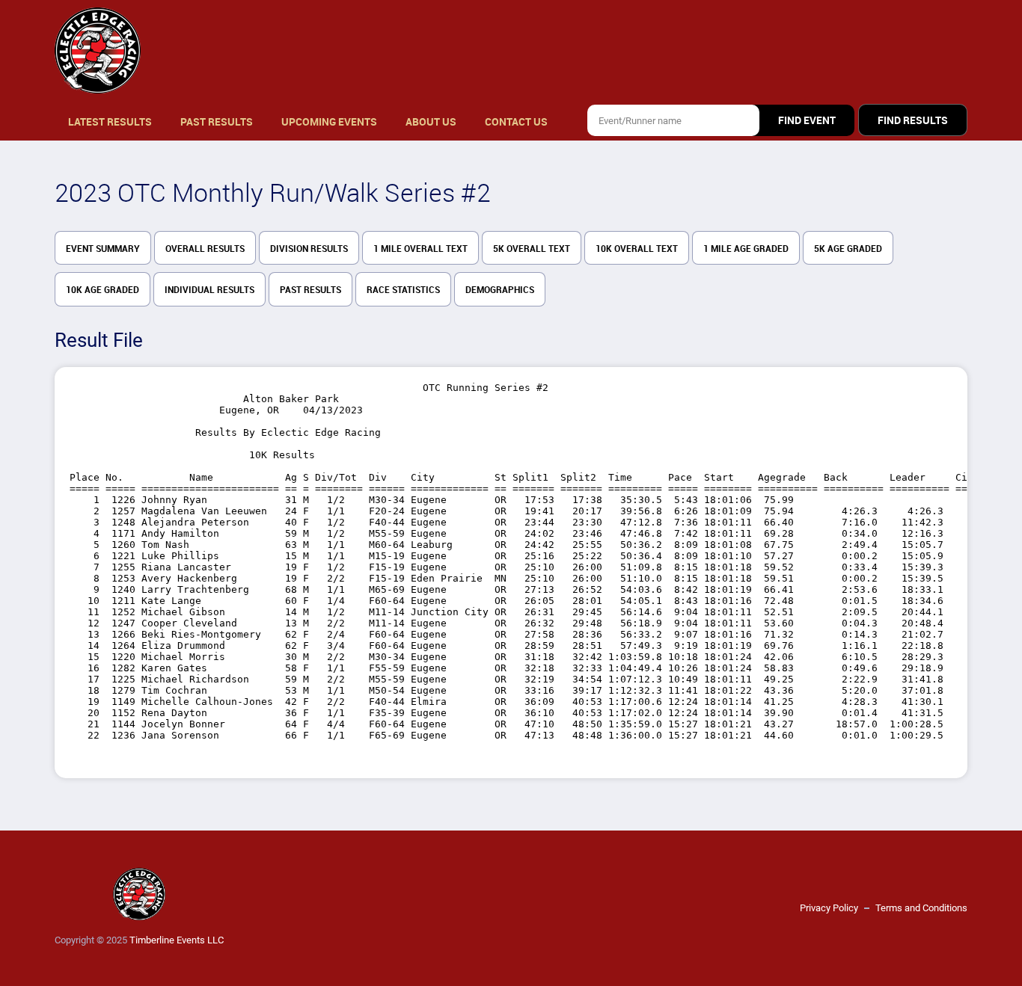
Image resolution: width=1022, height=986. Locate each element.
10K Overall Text (637, 249)
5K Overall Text (531, 249)
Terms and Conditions (921, 907)
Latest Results (110, 122)
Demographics (499, 290)
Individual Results (209, 290)
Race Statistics (403, 290)
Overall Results (205, 249)
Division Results (309, 249)
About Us (431, 122)
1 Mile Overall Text (420, 249)
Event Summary (103, 249)
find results (913, 120)
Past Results (216, 122)
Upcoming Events (329, 122)
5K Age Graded (848, 249)
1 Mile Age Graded (746, 249)
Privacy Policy (829, 907)
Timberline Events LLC (176, 940)
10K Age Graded (102, 290)
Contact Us (516, 122)
